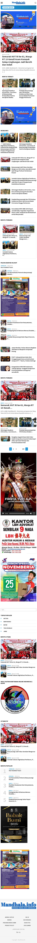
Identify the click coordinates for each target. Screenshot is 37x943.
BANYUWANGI (7, 621)
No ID (27, 917)
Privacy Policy (9, 925)
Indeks (9, 920)
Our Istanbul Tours (7, 267)
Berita (4, 234)
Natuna (6, 618)
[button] (18, 484)
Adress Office (9, 917)
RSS (19, 932)
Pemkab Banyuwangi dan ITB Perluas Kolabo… (27, 431)
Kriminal (9, 271)
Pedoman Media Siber (9, 923)
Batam (5, 625)
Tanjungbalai (8, 628)
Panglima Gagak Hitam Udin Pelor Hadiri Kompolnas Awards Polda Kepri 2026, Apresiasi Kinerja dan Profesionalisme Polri (24, 439)
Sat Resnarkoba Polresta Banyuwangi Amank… (19, 273)
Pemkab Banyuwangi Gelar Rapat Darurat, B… (21, 338)
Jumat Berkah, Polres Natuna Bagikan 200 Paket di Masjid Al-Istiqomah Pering (24, 349)
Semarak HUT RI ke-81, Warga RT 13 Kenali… (10, 236)
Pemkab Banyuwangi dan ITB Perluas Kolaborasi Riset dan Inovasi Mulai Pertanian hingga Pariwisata (26, 94)
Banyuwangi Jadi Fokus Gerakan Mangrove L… (24, 237)
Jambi (5, 631)
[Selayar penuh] (34, 513)
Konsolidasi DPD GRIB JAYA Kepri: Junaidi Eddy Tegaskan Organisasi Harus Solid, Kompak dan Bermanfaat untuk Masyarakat (24, 211)
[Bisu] (31, 513)
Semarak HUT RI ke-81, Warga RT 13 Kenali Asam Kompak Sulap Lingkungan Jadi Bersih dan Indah (17, 60)
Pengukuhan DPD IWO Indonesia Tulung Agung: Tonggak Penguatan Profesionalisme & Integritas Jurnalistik (23, 369)
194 (23, 449)
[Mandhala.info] (18, 2)
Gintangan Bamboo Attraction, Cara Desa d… (9, 431)
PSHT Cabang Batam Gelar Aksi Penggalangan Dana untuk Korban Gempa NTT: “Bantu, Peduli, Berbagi (23, 359)
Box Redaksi (27, 920)
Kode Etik (27, 923)
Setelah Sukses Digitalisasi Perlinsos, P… (10, 253)
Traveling (3, 265)
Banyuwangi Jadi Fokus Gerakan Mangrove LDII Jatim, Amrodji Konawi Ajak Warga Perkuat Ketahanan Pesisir (24, 170)
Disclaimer (27, 925)
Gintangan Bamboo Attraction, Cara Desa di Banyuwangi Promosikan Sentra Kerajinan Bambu (9, 94)
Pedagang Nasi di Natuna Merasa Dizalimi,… (21, 330)
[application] (18, 484)
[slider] (17, 513)
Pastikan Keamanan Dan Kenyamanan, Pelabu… (19, 323)
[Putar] (3, 513)
